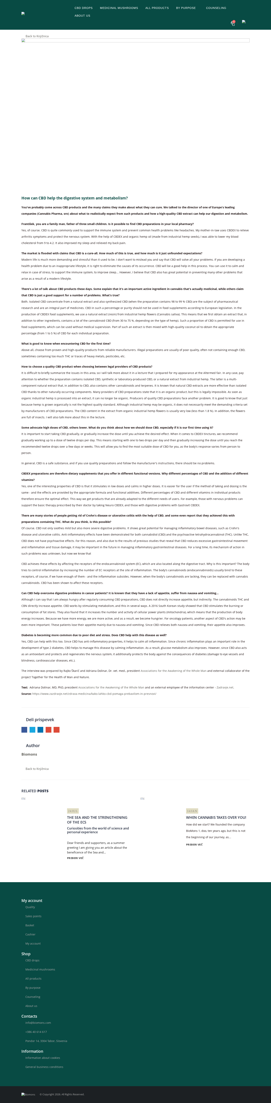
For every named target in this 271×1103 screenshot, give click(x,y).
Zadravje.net (225, 687)
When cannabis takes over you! (216, 817)
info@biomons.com (38, 1023)
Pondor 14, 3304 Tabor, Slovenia (46, 1041)
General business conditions (44, 1067)
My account (33, 943)
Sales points (33, 916)
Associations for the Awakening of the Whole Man (174, 671)
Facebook (24, 730)
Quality (30, 907)
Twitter (32, 730)
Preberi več (75, 858)
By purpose (186, 8)
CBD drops (84, 8)
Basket (29, 925)
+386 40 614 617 (36, 1032)
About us (82, 15)
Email (56, 730)
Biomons (29, 754)
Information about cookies (42, 1058)
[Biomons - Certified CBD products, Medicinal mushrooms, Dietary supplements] (46, 15)
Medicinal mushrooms (119, 8)
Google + (48, 730)
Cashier (30, 934)
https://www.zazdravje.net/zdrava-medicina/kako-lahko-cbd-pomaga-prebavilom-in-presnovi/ (94, 694)
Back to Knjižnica (37, 36)
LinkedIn (40, 730)
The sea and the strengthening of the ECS (97, 819)
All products (157, 8)
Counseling (216, 8)
